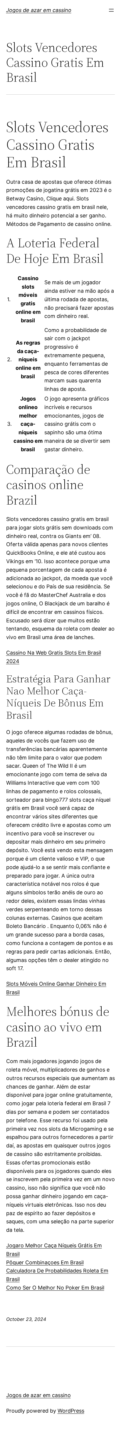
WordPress (71, 1411)
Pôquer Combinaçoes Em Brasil (45, 1262)
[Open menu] (111, 10)
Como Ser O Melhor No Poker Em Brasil (55, 1288)
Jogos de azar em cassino (38, 10)
